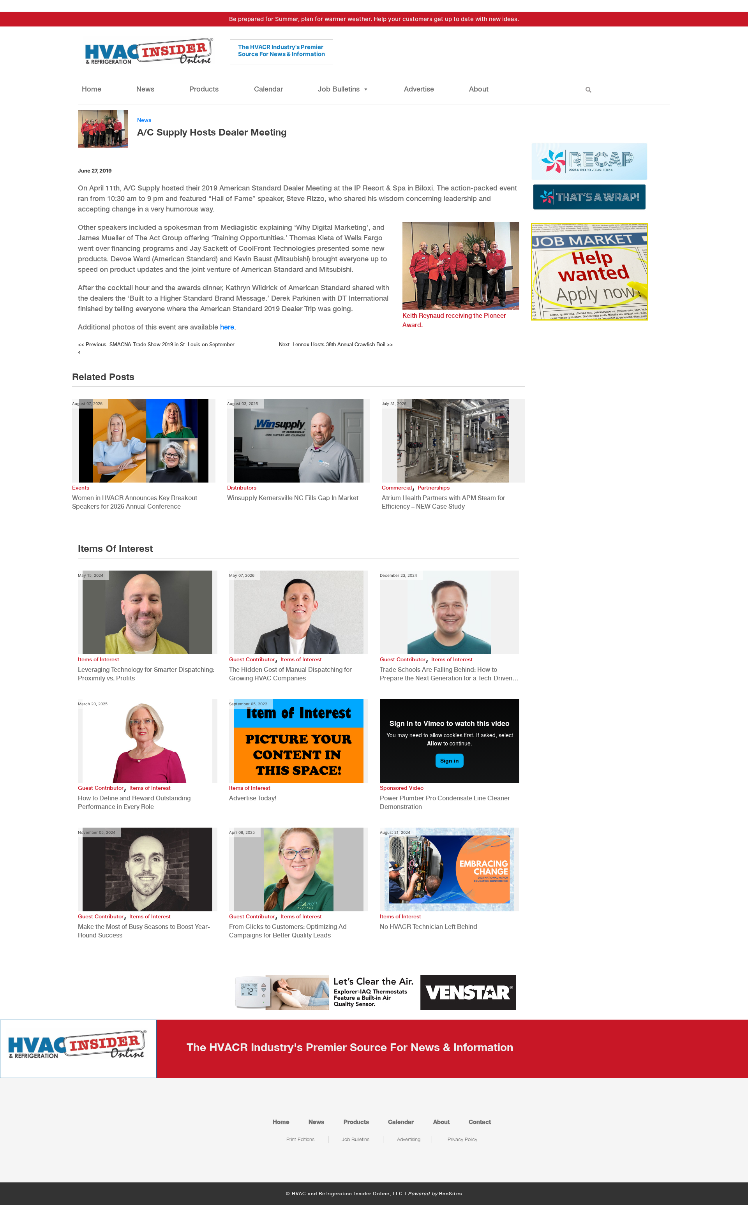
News (145, 89)
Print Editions (300, 1139)
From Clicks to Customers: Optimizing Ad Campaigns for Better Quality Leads (288, 931)
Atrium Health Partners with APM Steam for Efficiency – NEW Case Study (443, 502)
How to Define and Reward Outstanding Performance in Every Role (134, 802)
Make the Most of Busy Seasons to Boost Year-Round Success (144, 931)
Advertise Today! (252, 798)
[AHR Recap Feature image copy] (589, 176)
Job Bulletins (339, 89)
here (227, 327)
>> (336, 344)
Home (91, 89)
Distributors (241, 487)
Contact (480, 1121)
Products (204, 89)
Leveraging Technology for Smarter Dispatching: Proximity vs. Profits (146, 674)
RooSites (450, 1193)
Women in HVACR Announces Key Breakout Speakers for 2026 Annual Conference (134, 502)
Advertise (419, 89)
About (479, 89)
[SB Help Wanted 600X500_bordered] (589, 271)
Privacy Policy (462, 1139)
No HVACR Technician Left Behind (428, 926)
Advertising (408, 1139)
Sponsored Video (401, 788)
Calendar (268, 89)
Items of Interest (98, 659)
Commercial (397, 487)
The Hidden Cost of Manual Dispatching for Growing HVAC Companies (290, 674)
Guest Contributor (252, 659)
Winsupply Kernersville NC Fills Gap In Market (292, 498)
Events (80, 487)
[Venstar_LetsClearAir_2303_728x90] (374, 991)
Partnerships (434, 487)
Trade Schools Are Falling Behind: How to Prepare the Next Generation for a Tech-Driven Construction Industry (446, 674)
